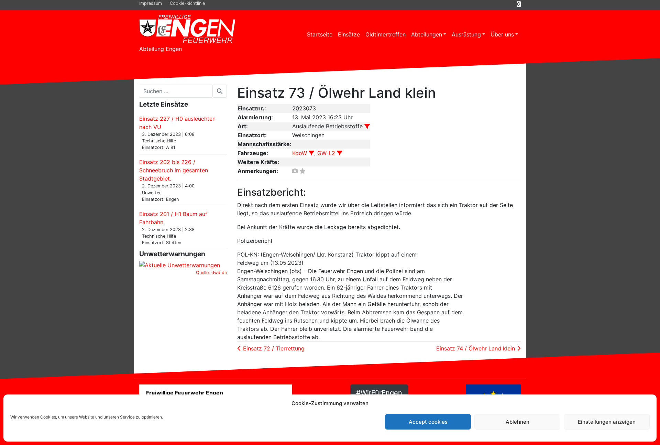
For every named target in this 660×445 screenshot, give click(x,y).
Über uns (502, 34)
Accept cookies (428, 422)
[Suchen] (219, 91)
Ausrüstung (466, 34)
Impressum (150, 3)
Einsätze (349, 34)
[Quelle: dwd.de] (179, 264)
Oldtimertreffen (385, 34)
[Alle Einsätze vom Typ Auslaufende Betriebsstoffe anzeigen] (367, 126)
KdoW (299, 153)
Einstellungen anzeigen (607, 422)
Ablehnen (517, 422)
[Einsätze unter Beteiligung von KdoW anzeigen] (311, 153)
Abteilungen (426, 34)
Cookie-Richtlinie (187, 3)
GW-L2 (326, 153)
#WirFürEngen (379, 393)
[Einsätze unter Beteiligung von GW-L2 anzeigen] (339, 153)
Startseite (319, 34)
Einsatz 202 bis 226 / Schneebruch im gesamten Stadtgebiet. (173, 170)
